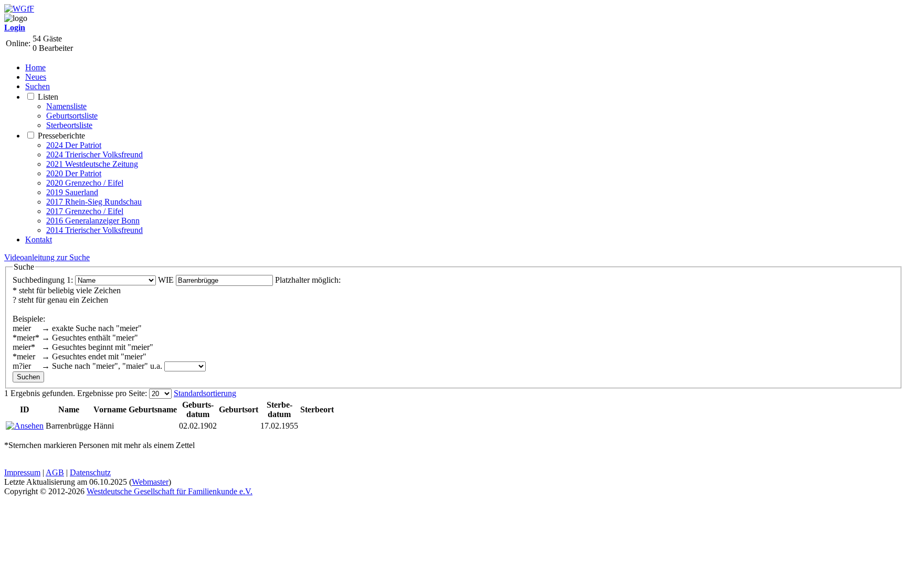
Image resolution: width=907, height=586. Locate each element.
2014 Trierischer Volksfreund (94, 230)
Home (35, 67)
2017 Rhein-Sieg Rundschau (94, 201)
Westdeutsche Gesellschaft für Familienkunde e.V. (169, 491)
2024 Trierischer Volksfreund (94, 154)
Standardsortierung (205, 393)
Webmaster (150, 481)
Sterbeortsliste (69, 125)
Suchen (37, 86)
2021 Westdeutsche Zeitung (92, 163)
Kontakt (38, 239)
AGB (55, 472)
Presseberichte (61, 135)
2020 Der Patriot (73, 173)
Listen (48, 96)
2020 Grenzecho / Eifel (84, 182)
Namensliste (66, 106)
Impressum (22, 472)
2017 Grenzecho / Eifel (84, 211)
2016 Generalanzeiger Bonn (93, 220)
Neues (35, 76)
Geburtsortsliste (72, 115)
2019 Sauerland (72, 192)
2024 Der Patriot (73, 145)
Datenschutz (90, 472)
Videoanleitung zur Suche (47, 257)
